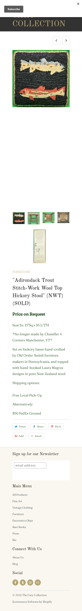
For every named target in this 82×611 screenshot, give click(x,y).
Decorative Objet (22, 520)
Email (38, 435)
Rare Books (19, 527)
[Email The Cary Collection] (38, 582)
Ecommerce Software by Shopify (32, 601)
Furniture (21, 272)
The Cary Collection (27, 15)
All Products (19, 494)
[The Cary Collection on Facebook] (15, 582)
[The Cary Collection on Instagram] (30, 582)
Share (40, 426)
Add (21, 435)
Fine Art (17, 501)
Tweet (22, 426)
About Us (17, 557)
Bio (14, 540)
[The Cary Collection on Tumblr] (23, 582)
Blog (15, 564)
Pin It (58, 426)
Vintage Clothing (22, 507)
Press (15, 533)
